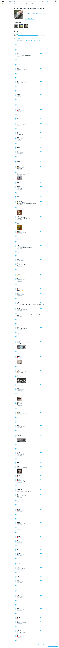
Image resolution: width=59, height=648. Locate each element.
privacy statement (34, 644)
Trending (26, 3)
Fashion (30, 3)
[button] (47, 1)
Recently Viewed (20, 3)
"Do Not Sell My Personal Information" (46, 644)
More (50, 3)
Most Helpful (22, 40)
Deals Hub (14, 3)
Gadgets (44, 3)
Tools (47, 3)
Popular (4, 3)
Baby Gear (33, 3)
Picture (18, 40)
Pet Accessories (39, 3)
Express (9, 3)
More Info (56, 646)
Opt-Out (53, 646)
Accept (50, 646)
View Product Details (29, 18)
